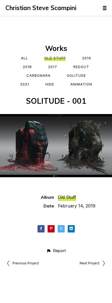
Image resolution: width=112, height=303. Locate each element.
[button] (56, 250)
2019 (86, 58)
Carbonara (38, 75)
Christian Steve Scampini (40, 8)
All (24, 58)
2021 (24, 84)
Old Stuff (55, 58)
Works (56, 48)
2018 (27, 67)
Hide (49, 84)
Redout (81, 67)
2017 (52, 67)
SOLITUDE (76, 75)
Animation (81, 84)
